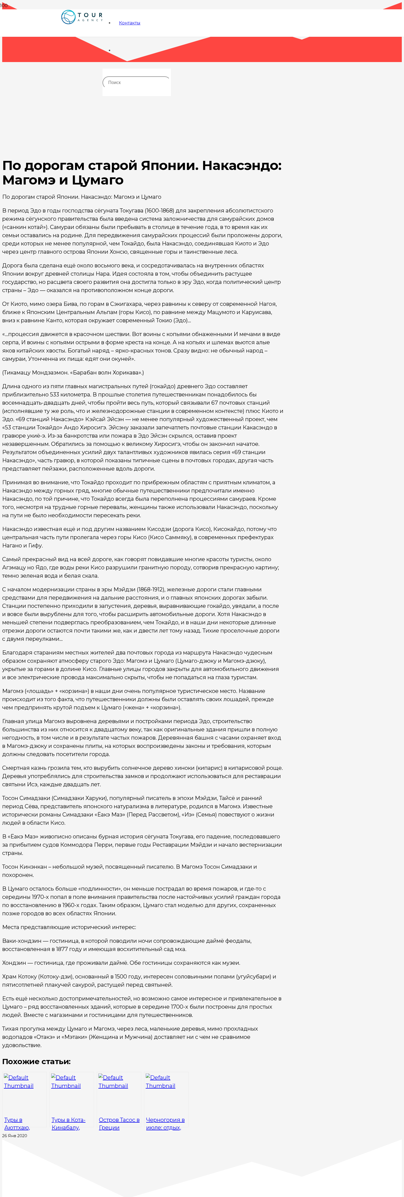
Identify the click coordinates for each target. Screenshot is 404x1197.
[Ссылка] (82, 36)
